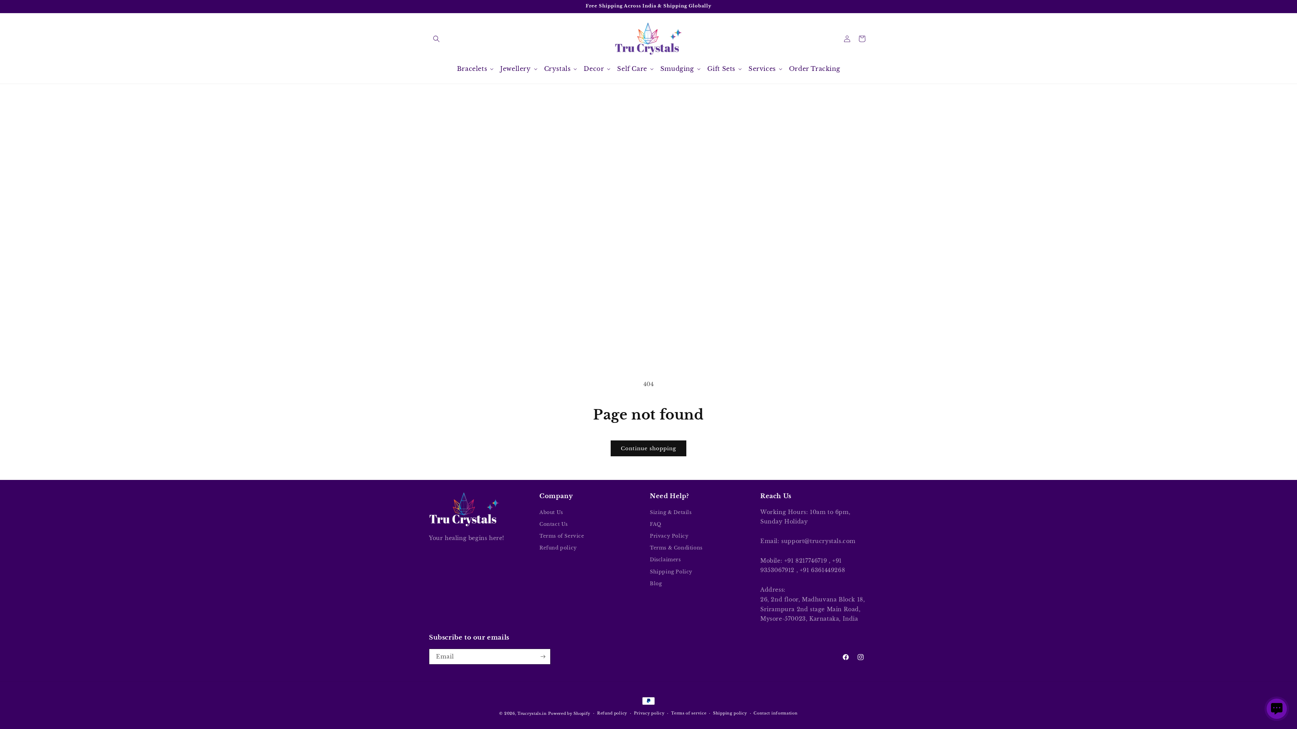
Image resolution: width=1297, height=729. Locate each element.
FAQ (655, 524)
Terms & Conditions (676, 548)
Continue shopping (648, 448)
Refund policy (558, 548)
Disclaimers (665, 560)
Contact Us (553, 524)
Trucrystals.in (532, 713)
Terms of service (688, 713)
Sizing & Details (671, 512)
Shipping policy (730, 713)
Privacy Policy (669, 536)
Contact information (775, 713)
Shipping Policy (671, 572)
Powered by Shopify (569, 713)
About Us (551, 512)
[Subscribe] (542, 657)
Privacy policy (649, 713)
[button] (436, 38)
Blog (656, 583)
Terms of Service (561, 536)
